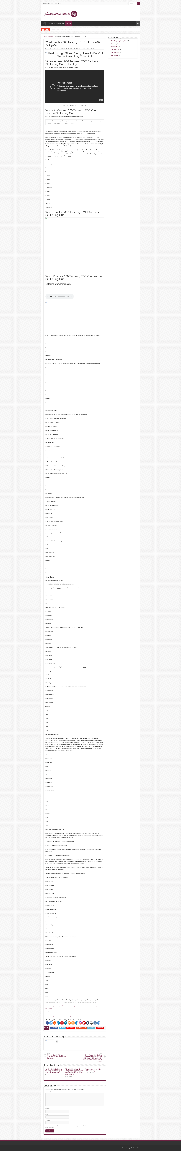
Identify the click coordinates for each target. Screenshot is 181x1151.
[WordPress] (91, 1023)
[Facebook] (47, 1023)
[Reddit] (54, 1023)
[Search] (138, 3)
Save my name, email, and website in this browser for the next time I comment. (74, 1126)
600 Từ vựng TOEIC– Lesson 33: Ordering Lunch (61, 1016)
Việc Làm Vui (114, 55)
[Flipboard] (84, 1023)
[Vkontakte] (95, 1023)
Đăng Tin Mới (58, 3)
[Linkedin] (58, 1023)
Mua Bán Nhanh (115, 49)
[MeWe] (65, 1023)
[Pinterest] (62, 1023)
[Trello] (76, 1023)
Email (47, 1114)
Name (47, 1108)
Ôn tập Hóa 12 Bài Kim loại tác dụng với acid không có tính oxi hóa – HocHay (53, 1070)
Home (44, 23)
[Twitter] (51, 1023)
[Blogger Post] (73, 1023)
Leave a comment (80, 48)
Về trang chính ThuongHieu (132, 1148)
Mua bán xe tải (115, 52)
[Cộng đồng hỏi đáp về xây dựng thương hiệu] (61, 13)
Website (47, 1120)
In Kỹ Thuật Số (114, 46)
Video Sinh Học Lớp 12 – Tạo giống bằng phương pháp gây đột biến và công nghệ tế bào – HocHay (74, 1071)
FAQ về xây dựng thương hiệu (56, 23)
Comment (48, 1092)
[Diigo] (98, 1023)
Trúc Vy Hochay (51, 48)
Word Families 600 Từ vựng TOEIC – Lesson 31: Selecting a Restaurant (56, 1056)
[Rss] (127, 4)
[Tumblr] (87, 1023)
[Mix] (69, 1023)
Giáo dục (68, 23)
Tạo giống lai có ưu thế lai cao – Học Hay (93, 1070)
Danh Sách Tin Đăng (47, 3)
